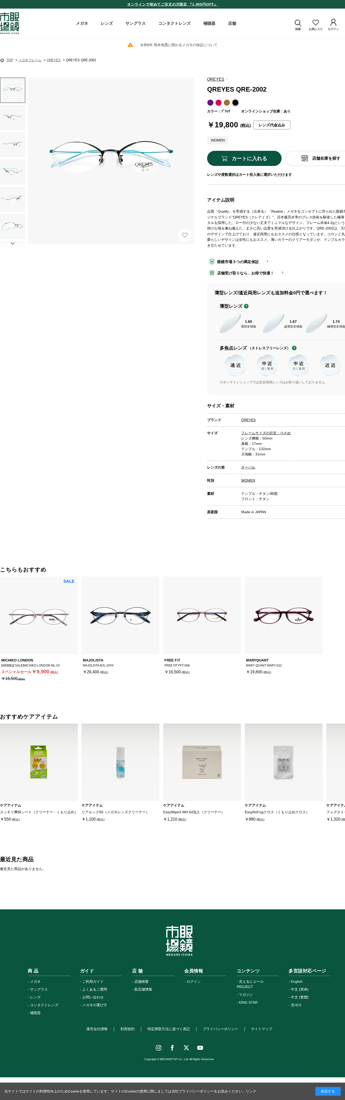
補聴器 (35, 1013)
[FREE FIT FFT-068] (202, 615)
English (297, 981)
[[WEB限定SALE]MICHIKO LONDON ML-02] (39, 615)
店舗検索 (141, 981)
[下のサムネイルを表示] (12, 243)
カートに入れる (249, 158)
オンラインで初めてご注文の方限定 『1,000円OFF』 (172, 4)
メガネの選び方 (94, 1005)
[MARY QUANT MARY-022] (284, 615)
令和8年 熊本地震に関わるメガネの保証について (178, 45)
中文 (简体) (300, 989)
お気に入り (184, 235)
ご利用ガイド (93, 981)
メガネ (35, 981)
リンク (251, 1091)
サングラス (39, 989)
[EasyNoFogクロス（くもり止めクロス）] (284, 762)
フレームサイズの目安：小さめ (266, 433)
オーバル (248, 467)
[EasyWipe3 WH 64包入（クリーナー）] (202, 762)
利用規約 (127, 1029)
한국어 (296, 1005)
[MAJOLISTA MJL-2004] (120, 615)
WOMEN (248, 480)
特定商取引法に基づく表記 (168, 1029)
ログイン (194, 981)
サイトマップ (261, 1029)
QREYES (215, 79)
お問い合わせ (93, 997)
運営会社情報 (97, 1029)
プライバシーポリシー (220, 1029)
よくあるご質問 (94, 989)
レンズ (35, 997)
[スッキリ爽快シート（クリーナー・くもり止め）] (39, 762)
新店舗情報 (143, 989)
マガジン (246, 995)
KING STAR (248, 1002)
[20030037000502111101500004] (12, 90)
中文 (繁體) (300, 997)
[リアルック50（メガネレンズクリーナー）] (120, 762)
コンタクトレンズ (44, 1005)
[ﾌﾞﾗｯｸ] (111, 161)
